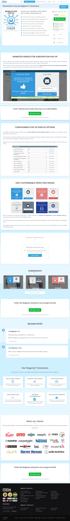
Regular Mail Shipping (55, 494)
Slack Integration (54, 498)
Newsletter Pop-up (54, 495)
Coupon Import (54, 491)
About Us (16, 517)
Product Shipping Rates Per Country (27, 495)
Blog (54, 1)
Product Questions (23, 501)
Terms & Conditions (51, 517)
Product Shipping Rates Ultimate (42, 492)
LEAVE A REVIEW (35, 255)
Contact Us (44, 517)
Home (21, 1)
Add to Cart (60, 19)
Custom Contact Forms (24, 491)
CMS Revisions (38, 494)
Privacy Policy (58, 517)
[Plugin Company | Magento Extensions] (4, 1)
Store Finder (22, 497)
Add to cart (36, 310)
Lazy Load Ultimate (24, 500)
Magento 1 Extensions (29, 1)
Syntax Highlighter (54, 497)
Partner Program (30, 517)
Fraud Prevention (54, 492)
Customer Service (22, 517)
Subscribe (14, 511)
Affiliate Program (38, 517)
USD (58, 1)
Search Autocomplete (24, 498)
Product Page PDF (39, 491)
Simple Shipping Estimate (40, 497)
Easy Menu (38, 498)
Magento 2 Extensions (40, 1)
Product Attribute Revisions (41, 495)
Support (49, 1)
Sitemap (63, 517)
